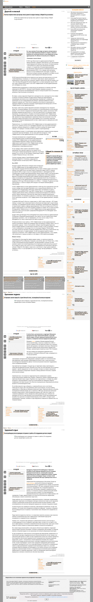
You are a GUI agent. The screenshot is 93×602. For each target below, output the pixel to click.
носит (33, 341)
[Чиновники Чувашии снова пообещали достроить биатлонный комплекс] (70, 108)
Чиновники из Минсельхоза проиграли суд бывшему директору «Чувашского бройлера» (16, 70)
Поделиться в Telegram (5, 71)
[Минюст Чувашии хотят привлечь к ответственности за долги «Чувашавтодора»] (70, 145)
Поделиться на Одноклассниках (5, 63)
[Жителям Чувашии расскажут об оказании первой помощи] (9, 411)
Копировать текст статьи (5, 74)
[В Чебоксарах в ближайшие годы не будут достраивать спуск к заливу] (70, 211)
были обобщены (31, 483)
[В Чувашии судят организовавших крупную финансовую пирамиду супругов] (70, 286)
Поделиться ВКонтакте (5, 53)
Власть (21, 7)
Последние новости (78, 10)
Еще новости (78, 60)
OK (46, 599)
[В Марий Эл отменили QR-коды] (54, 144)
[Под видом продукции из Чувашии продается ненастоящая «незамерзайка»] (70, 96)
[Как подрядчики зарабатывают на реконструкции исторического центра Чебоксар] (70, 132)
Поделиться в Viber (5, 68)
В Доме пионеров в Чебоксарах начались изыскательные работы (16, 354)
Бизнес (34, 7)
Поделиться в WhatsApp (5, 66)
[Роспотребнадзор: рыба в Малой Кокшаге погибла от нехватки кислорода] (70, 313)
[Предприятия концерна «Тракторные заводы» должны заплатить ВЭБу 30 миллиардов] (70, 176)
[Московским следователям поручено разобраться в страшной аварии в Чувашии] (70, 191)
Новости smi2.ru (78, 72)
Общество (27, 7)
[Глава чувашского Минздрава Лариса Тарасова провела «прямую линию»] (70, 300)
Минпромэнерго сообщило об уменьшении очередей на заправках (15, 489)
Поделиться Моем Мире (5, 58)
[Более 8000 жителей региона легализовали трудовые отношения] (41, 262)
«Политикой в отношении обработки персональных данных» (53, 597)
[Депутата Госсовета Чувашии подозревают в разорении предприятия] (70, 119)
